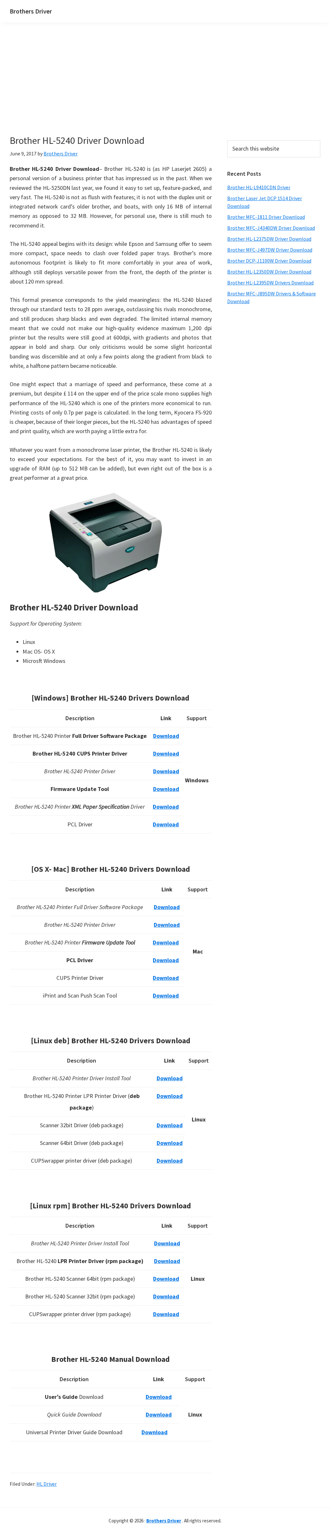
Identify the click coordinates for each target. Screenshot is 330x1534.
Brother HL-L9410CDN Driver (258, 187)
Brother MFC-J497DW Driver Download (269, 249)
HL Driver (46, 1484)
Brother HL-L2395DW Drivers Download (270, 282)
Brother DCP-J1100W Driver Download (269, 260)
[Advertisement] (122, 89)
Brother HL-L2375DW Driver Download (269, 239)
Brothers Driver (31, 11)
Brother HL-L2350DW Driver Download (269, 271)
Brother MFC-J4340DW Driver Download (271, 228)
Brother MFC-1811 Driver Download (266, 217)
